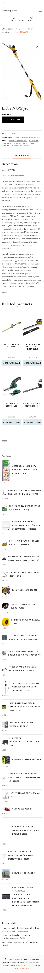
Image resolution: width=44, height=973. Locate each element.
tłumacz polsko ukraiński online (19, 143)
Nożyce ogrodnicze (31, 137)
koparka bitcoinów (18, 141)
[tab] (22, 155)
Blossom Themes (24, 965)
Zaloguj (22, 21)
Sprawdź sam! (13, 120)
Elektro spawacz (9, 10)
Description (22, 156)
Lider (17, 137)
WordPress (24, 968)
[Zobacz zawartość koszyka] (31, 18)
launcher (33, 141)
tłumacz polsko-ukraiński (16, 146)
